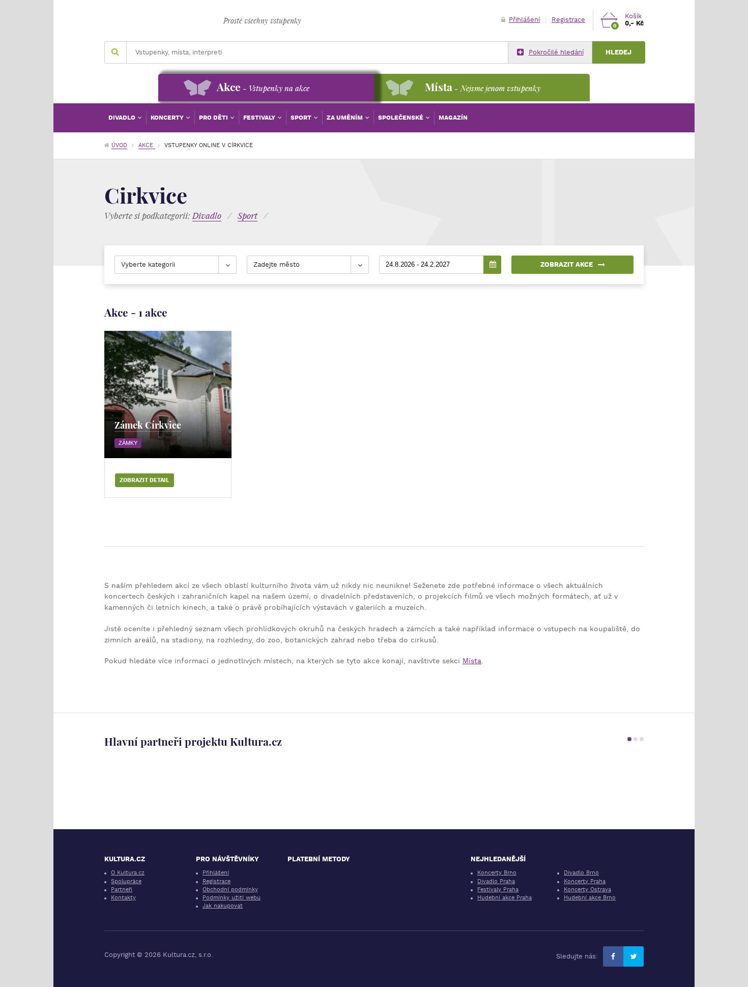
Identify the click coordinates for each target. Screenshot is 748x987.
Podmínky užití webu (232, 897)
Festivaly (260, 117)
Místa (472, 661)
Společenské (401, 117)
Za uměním (345, 117)
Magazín (453, 117)
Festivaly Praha (498, 889)
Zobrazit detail (144, 480)
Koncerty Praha (585, 881)
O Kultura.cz (128, 872)
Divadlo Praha (496, 881)
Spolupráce (126, 881)
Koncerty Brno (496, 872)
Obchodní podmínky (230, 889)
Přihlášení (524, 19)
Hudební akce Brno (590, 897)
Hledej (618, 52)
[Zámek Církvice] (168, 394)
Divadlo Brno (581, 872)
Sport (302, 117)
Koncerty (168, 117)
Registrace (568, 19)
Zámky (128, 443)
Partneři (121, 889)
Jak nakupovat (223, 906)
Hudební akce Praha (504, 897)
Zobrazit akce (566, 264)
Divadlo (122, 117)
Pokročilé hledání (556, 52)
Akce (146, 145)
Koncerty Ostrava (587, 889)
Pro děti (214, 117)
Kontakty (123, 897)
